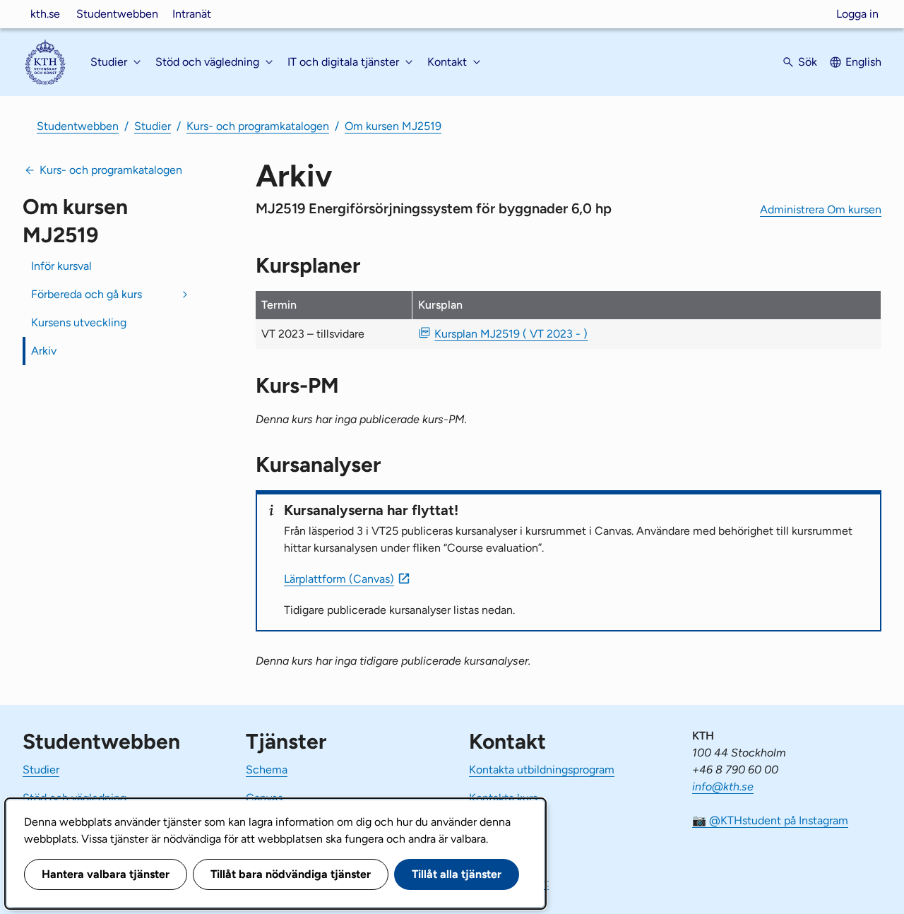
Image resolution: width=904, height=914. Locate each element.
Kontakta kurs (503, 798)
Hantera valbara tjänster (106, 874)
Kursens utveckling (78, 322)
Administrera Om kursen (820, 209)
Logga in (857, 13)
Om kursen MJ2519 (393, 126)
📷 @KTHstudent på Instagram (770, 820)
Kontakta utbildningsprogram (541, 769)
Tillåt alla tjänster (456, 874)
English (863, 62)
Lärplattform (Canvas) (339, 579)
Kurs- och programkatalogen (257, 126)
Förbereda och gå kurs (86, 294)
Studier (152, 126)
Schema (266, 769)
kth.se (45, 13)
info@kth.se (723, 786)
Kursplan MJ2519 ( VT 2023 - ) (511, 333)
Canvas (264, 798)
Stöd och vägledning (74, 798)
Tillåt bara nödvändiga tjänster (290, 874)
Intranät (191, 13)
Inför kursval (61, 266)
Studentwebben (117, 13)
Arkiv (43, 350)
